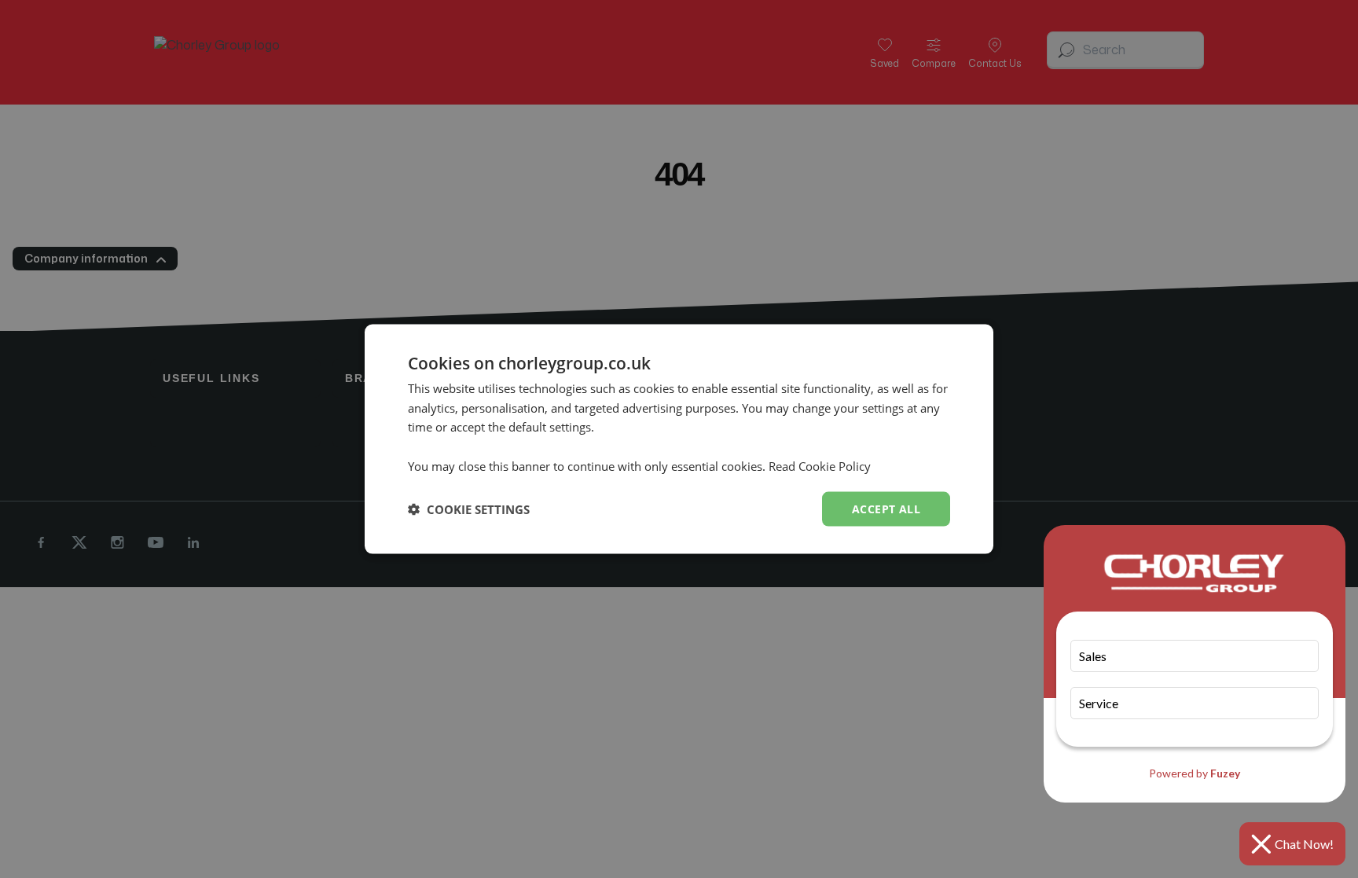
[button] (469, 509)
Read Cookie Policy (820, 465)
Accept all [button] (886, 508)
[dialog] (679, 439)
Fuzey (1225, 773)
